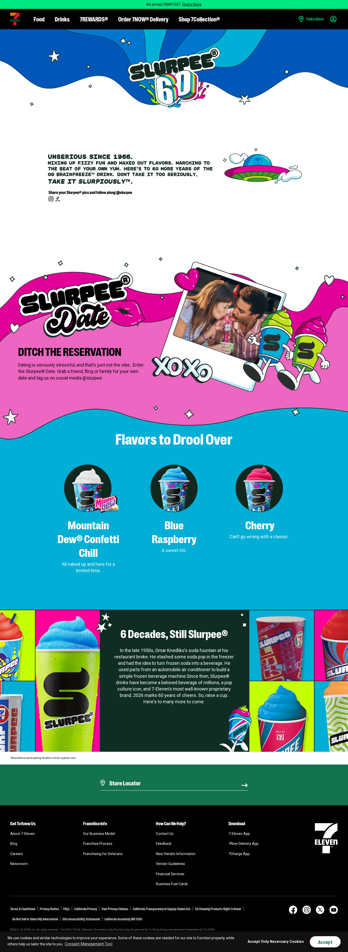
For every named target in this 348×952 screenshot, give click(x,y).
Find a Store (192, 4)
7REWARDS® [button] (94, 18)
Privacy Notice (49, 909)
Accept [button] (325, 942)
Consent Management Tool (88, 944)
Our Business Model (99, 834)
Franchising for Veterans (103, 854)
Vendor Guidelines (170, 864)
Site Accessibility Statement (81, 919)
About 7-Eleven (22, 834)
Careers (16, 854)
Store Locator (123, 776)
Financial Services (170, 874)
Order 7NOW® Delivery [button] (143, 18)
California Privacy (85, 909)
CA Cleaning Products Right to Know (218, 909)
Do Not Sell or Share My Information (35, 919)
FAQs (66, 909)
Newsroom (19, 864)
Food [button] (39, 18)
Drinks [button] (62, 18)
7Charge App (239, 854)
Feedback (163, 844)
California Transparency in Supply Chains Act (162, 909)
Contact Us (164, 834)
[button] (15, 18)
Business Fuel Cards (172, 884)
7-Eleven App (239, 834)
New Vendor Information (175, 854)
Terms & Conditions (22, 909)
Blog (13, 844)
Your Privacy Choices (114, 909)
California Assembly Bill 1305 (123, 919)
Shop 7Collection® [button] (199, 18)
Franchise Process (97, 844)
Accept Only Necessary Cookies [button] (276, 942)
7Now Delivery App (244, 844)
